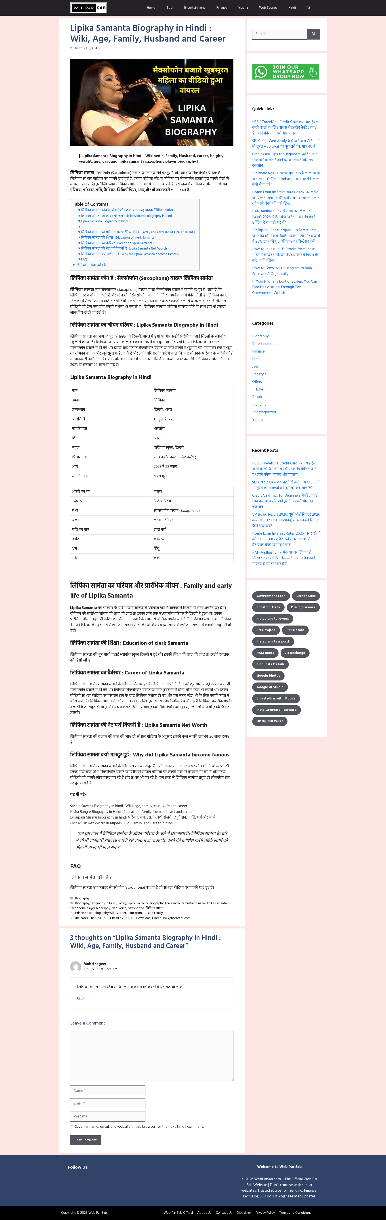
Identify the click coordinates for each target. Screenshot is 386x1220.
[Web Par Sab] (88, 8)
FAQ (84, 259)
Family (122, 903)
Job (255, 367)
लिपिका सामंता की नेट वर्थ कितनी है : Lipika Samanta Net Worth (124, 248)
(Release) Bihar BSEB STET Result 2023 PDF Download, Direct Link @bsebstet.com (132, 918)
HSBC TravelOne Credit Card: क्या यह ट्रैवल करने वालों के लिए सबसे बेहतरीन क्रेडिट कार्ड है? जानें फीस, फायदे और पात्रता (285, 127)
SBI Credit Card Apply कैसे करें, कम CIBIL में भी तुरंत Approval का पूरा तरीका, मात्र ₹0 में (285, 144)
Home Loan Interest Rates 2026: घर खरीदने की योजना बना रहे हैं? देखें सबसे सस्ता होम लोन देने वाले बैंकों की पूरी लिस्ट (286, 198)
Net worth (119, 908)
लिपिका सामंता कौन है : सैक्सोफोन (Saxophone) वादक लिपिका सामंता (127, 210)
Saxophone (136, 908)
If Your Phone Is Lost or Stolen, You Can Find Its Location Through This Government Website (284, 287)
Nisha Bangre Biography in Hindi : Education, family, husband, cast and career (131, 812)
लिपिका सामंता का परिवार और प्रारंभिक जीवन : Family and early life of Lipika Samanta (138, 232)
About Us (204, 1213)
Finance (221, 7)
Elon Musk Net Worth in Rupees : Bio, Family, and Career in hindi (121, 823)
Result (257, 397)
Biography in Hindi (103, 903)
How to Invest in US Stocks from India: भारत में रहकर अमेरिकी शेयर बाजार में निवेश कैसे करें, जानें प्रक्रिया (286, 255)
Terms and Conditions (295, 1213)
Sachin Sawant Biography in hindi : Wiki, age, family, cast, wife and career (128, 806)
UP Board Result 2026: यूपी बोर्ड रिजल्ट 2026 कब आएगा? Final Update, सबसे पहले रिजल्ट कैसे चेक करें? (286, 179)
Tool (169, 7)
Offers (257, 382)
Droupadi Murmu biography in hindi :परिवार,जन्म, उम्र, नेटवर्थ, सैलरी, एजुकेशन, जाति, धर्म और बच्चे (142, 818)
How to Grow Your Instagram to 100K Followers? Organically (282, 271)
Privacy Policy (265, 1213)
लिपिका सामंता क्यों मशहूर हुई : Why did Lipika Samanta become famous (130, 254)
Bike (259, 389)
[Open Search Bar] (308, 8)
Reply (81, 998)
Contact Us (224, 1213)
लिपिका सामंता (154, 908)
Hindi (292, 7)
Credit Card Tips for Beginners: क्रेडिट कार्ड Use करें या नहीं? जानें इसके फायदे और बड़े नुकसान (285, 160)
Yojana (243, 7)
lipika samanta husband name (185, 903)
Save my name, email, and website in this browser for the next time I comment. (139, 1127)
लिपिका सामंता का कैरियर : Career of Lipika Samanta (117, 243)
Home (151, 7)
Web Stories (268, 7)
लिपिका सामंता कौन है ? (92, 265)
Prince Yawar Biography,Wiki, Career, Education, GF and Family (119, 913)
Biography (82, 898)
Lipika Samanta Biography (146, 903)
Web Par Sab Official (178, 1213)
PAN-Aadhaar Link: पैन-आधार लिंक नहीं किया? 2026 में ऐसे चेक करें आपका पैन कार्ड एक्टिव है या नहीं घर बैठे (283, 217)
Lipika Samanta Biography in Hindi (104, 221)
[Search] (313, 34)
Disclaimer (244, 1213)
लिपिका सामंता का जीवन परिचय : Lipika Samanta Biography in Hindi (126, 216)
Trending (259, 405)
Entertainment (194, 7)
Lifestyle (259, 374)
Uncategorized (264, 412)
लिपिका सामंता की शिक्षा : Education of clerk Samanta (118, 237)
